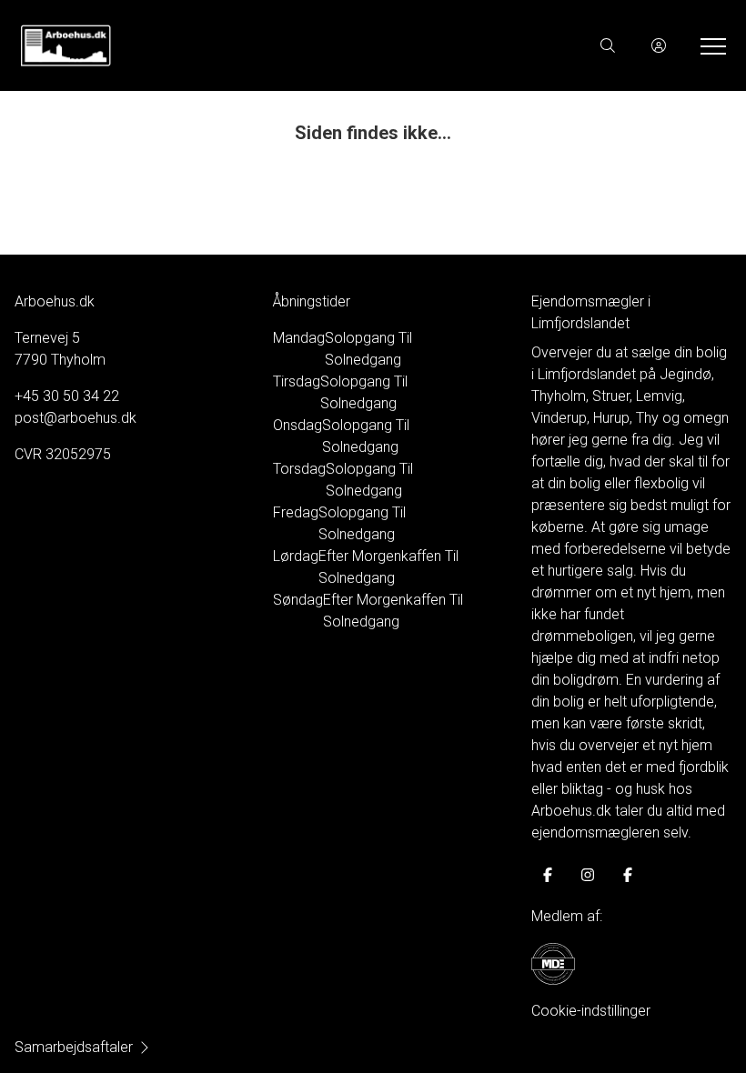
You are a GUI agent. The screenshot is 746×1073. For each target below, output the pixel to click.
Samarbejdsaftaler (74, 1047)
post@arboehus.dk (75, 417)
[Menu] (709, 45)
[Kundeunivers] (658, 45)
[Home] (195, 45)
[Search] (608, 45)
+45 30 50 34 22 (67, 396)
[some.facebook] (547, 874)
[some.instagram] (587, 874)
